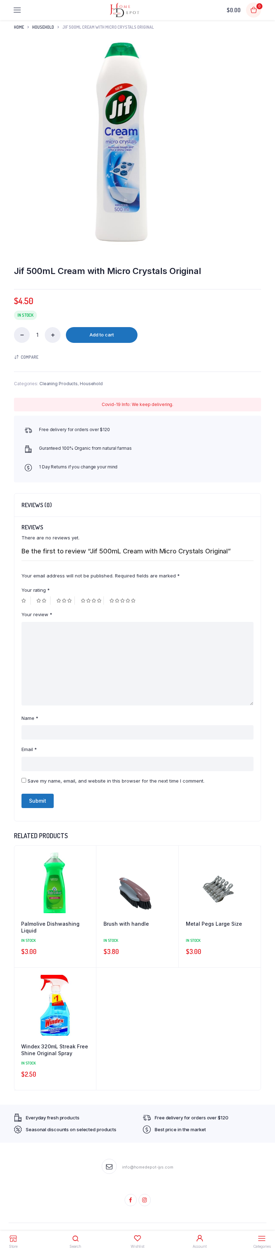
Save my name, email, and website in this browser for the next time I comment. (116, 781)
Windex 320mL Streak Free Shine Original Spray (54, 1050)
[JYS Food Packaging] (124, 10)
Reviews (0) (36, 505)
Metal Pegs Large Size (214, 924)
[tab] (36, 505)
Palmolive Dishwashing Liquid (50, 927)
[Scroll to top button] (263, 1222)
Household (43, 27)
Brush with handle (126, 924)
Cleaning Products (58, 383)
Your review (36, 614)
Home (19, 27)
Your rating (35, 590)
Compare (29, 357)
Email (29, 749)
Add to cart (102, 334)
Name (29, 718)
